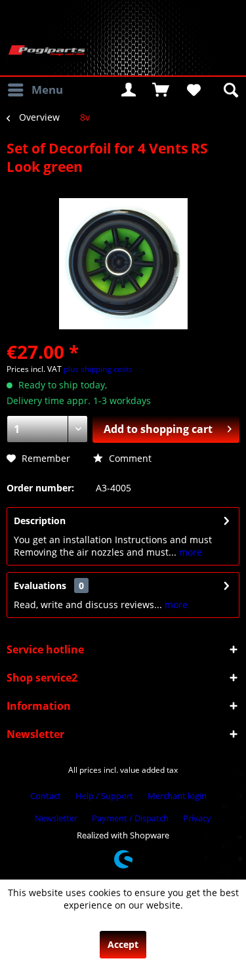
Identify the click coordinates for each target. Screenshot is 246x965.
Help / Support (104, 796)
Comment (129, 458)
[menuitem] (35, 90)
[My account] (128, 90)
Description (40, 520)
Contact (45, 796)
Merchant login (177, 796)
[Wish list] (193, 90)
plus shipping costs (98, 369)
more (189, 552)
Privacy (197, 818)
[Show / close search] (229, 90)
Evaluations (40, 585)
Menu (47, 89)
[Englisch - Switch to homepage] (47, 50)
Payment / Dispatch (130, 818)
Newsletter (56, 818)
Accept (123, 944)
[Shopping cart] (161, 90)
